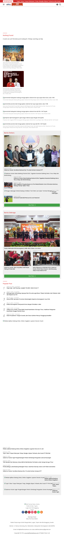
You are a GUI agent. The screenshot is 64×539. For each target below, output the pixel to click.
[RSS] (41, 512)
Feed (34, 517)
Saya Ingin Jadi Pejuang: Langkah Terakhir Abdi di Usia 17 (23, 288)
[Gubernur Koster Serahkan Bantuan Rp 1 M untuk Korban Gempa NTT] (32, 151)
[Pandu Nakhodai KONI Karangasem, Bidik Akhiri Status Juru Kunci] (32, 231)
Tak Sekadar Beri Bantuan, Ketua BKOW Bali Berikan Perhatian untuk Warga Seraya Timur (28, 462)
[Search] (60, 4)
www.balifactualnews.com (31, 533)
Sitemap (30, 517)
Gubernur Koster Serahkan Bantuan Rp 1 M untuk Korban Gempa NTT (23, 170)
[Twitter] (26, 512)
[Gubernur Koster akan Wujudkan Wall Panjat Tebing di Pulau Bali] (17, 258)
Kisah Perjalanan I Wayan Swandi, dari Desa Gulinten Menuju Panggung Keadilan (29, 315)
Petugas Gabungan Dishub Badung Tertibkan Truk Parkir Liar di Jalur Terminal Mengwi (55, 192)
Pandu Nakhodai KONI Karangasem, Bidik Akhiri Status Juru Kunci (22, 248)
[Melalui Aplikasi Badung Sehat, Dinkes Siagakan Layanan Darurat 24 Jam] (32, 383)
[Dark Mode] (57, 4)
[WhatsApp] (38, 512)
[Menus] (4, 4)
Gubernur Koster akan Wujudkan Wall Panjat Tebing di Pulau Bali (16, 268)
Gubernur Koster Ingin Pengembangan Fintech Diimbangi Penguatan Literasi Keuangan (27, 457)
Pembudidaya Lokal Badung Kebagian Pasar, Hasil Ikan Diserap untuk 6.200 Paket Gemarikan (29, 466)
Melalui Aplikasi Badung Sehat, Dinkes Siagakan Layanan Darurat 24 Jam (23, 449)
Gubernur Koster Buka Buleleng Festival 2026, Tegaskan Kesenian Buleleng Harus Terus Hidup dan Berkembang (36, 179)
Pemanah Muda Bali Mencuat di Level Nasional (26, 198)
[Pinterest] (29, 512)
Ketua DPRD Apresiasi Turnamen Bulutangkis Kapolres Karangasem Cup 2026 (28, 299)
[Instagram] (32, 512)
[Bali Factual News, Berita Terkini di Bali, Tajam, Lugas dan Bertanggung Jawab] (14, 4)
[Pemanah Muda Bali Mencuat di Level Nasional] (8, 199)
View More (31, 205)
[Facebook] (23, 512)
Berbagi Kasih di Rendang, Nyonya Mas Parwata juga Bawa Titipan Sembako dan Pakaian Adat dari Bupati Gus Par (33, 293)
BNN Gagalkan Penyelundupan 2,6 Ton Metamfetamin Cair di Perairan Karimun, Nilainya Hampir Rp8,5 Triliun (36, 184)
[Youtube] (35, 512)
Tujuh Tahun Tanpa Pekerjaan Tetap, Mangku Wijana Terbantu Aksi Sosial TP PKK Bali (31, 1)
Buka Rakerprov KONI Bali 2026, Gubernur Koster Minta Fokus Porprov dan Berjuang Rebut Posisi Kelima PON (44, 269)
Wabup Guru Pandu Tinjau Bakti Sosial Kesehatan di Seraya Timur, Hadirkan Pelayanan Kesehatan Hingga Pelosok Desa (31, 310)
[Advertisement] (32, 19)
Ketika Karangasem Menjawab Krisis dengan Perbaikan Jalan (24, 304)
